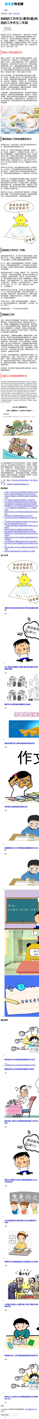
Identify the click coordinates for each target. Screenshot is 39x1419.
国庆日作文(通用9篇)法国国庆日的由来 (17, 704)
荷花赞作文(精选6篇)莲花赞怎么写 (16, 806)
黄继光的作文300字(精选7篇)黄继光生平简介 (19, 1069)
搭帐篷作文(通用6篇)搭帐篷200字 (18, 484)
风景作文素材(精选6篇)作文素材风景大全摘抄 (20, 551)
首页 (6, 10)
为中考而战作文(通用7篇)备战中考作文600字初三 (21, 541)
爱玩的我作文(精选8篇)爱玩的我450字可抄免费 (20, 531)
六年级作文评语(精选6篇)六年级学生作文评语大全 (21, 521)
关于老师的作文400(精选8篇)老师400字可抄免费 (21, 504)
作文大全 (16, 13)
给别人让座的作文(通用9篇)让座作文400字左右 (20, 494)
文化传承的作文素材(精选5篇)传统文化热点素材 (21, 502)
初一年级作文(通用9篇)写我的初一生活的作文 (20, 500)
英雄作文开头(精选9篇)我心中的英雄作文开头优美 (21, 1261)
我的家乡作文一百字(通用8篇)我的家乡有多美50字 (21, 1355)
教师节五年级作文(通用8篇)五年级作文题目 (19, 529)
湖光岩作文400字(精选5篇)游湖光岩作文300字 (20, 1059)
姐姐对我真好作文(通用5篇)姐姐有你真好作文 (20, 743)
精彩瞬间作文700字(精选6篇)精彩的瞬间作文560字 (21, 506)
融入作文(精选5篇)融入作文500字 (16, 523)
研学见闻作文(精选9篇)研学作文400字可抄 (19, 516)
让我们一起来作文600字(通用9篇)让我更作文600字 (21, 492)
